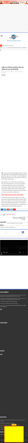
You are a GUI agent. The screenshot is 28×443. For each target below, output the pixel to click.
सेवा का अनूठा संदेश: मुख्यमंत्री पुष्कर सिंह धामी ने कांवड (11, 45)
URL (1, 301)
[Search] (23, 232)
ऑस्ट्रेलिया (23, 176)
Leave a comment (20, 71)
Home (2, 47)
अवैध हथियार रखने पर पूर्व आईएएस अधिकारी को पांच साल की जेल (10, 296)
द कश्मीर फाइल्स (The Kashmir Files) (12, 303)
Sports (5, 47)
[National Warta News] (14, 37)
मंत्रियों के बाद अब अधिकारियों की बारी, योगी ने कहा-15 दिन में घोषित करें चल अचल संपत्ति (19, 218)
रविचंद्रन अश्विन (18, 173)
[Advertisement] (14, 273)
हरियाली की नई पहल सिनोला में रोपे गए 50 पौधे (7, 423)
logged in (13, 223)
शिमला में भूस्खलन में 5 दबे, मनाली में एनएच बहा (10, 301)
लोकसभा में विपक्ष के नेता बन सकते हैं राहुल (9, 214)
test (3, 71)
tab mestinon (2, 305)
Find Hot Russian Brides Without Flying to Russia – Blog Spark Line (12, 295)
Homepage (2, 303)
